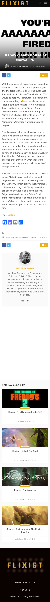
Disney (18, 237)
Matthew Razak (20, 66)
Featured (25, 407)
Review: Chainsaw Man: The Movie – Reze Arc (25, 530)
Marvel (34, 237)
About (18, 583)
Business (10, 237)
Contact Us (29, 583)
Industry (26, 237)
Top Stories (43, 237)
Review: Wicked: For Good (25, 451)
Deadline (26, 101)
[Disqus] (25, 345)
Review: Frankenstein (25, 490)
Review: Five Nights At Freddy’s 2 (25, 412)
